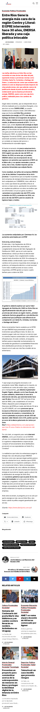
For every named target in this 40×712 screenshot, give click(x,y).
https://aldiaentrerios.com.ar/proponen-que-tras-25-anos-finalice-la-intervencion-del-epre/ (18, 427)
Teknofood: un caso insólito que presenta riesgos (28, 674)
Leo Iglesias (9, 42)
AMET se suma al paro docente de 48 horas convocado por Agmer (29, 620)
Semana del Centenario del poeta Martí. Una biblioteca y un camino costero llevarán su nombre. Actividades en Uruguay (10, 621)
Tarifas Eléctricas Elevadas (11, 547)
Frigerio (32, 541)
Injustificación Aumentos (10, 544)
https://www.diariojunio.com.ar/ (19, 508)
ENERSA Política (21, 541)
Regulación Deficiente (28, 544)
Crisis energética (8, 541)
